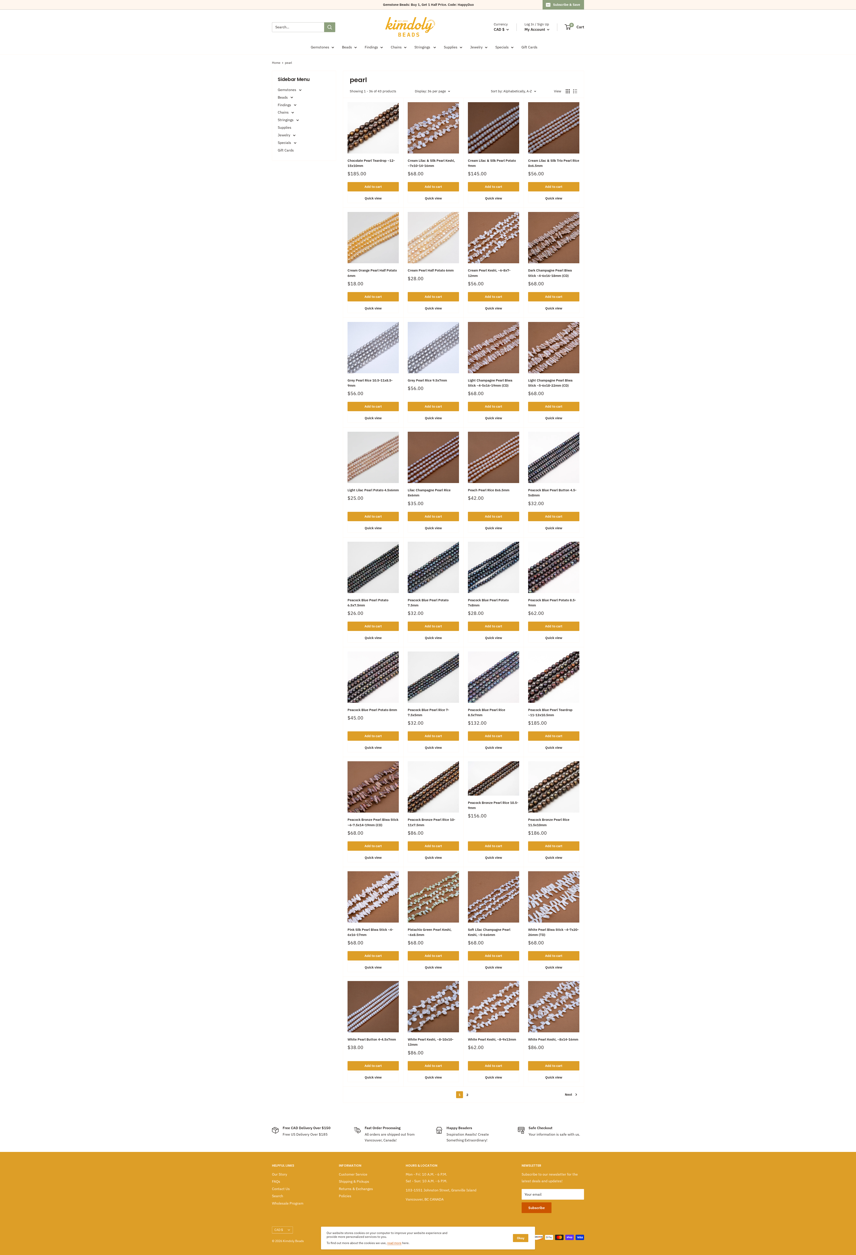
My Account (535, 29)
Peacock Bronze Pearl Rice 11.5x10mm (548, 822)
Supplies (450, 47)
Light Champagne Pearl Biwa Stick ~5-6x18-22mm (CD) (550, 383)
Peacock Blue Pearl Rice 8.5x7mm (486, 712)
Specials (502, 47)
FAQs (276, 1181)
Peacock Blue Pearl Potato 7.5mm (428, 602)
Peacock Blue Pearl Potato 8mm (372, 710)
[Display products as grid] (568, 91)
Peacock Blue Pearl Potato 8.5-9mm (552, 602)
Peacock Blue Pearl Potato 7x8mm (488, 602)
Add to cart (373, 187)
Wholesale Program (287, 1203)
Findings (371, 47)
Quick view (373, 198)
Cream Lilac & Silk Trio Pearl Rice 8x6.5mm (553, 163)
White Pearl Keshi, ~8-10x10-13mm (430, 1042)
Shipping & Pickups (354, 1181)
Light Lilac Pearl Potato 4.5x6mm (373, 490)
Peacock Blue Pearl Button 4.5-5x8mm (552, 492)
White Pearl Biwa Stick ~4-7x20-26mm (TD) (553, 932)
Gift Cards (529, 47)
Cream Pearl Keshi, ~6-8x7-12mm (489, 273)
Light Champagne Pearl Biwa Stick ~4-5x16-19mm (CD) (490, 383)
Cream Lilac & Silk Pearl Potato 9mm (492, 163)
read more (394, 1243)
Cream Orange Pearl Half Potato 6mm (372, 273)
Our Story (279, 1174)
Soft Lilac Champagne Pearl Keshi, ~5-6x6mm (489, 932)
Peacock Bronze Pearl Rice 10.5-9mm (493, 805)
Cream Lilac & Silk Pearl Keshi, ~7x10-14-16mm (431, 163)
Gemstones (320, 47)
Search (277, 1196)
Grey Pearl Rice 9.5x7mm (427, 380)
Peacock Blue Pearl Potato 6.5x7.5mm (368, 602)
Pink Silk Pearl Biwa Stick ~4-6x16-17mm (370, 932)
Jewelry (476, 47)
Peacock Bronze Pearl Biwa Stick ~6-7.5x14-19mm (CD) (373, 822)
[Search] (329, 27)
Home (276, 63)
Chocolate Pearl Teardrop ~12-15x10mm (371, 163)
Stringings (422, 47)
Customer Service (353, 1174)
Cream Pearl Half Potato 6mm (431, 270)
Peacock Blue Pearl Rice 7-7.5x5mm (428, 712)
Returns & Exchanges (356, 1189)
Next (568, 1094)
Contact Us (281, 1189)
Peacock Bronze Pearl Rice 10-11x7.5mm (431, 822)
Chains (396, 47)
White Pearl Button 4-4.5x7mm (372, 1039)
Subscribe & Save (566, 4)
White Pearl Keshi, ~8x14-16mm (553, 1039)
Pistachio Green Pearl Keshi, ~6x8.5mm (429, 932)
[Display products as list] (575, 91)
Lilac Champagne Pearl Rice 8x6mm (429, 492)
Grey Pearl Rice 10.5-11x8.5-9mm (370, 383)
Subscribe (536, 1207)
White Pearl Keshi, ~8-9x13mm (492, 1039)
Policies (345, 1196)
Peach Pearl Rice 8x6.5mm (488, 490)
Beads (347, 47)
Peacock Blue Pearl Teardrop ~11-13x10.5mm (550, 712)
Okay (520, 1238)
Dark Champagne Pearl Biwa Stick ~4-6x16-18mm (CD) (550, 273)
